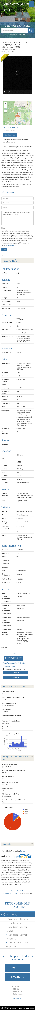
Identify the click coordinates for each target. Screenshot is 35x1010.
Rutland (22, 891)
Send (4, 249)
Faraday (23, 851)
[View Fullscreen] (5, 111)
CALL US (17, 968)
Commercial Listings (18, 919)
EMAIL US (17, 977)
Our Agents (16, 677)
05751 (15, 893)
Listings (11, 891)
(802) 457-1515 (17, 986)
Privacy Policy (10, 245)
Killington (8, 893)
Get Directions (10, 135)
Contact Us (15, 672)
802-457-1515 (10, 666)
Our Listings (12, 914)
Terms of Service (29, 253)
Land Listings (14, 923)
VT (17, 891)
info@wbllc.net (17, 994)
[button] (31, 30)
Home (5, 891)
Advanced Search (17, 34)
